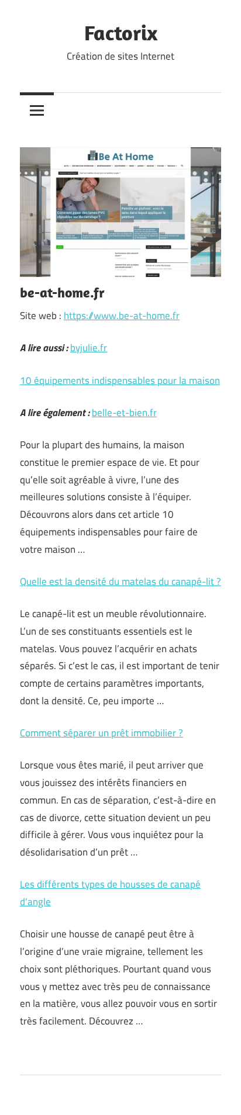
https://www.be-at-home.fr (122, 315)
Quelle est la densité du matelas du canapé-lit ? (120, 581)
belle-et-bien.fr (124, 412)
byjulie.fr (88, 347)
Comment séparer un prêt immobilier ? (101, 732)
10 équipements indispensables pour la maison (120, 380)
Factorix (120, 32)
